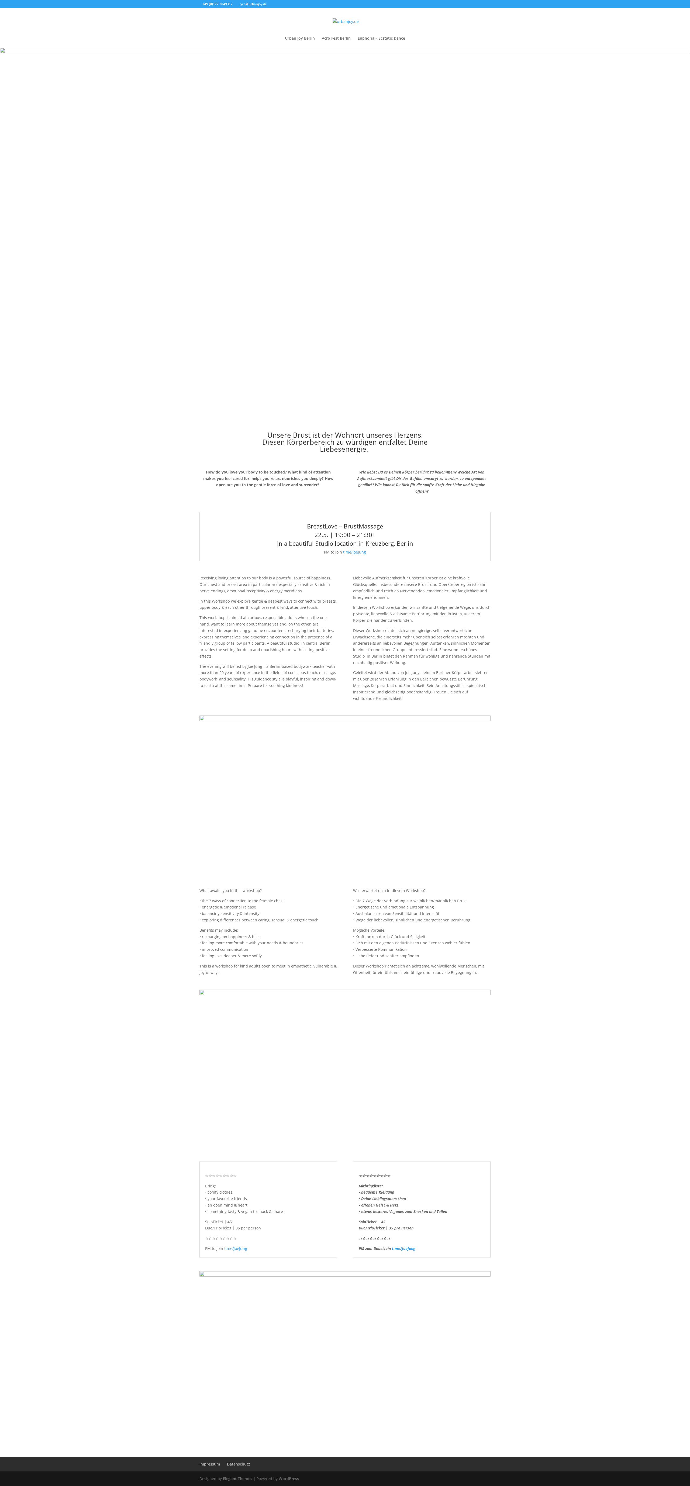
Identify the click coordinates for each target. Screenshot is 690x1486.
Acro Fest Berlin (336, 38)
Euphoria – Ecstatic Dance (381, 38)
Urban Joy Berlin (300, 38)
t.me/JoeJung (235, 1248)
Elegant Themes (237, 1478)
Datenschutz (238, 1464)
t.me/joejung (354, 552)
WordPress (289, 1478)
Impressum (209, 1464)
